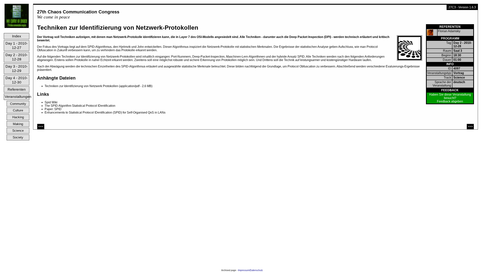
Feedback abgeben (450, 101)
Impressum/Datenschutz (250, 270)
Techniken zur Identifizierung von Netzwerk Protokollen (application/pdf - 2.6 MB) (98, 86)
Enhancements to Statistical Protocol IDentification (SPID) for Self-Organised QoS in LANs (105, 112)
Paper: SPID (53, 109)
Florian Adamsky (449, 31)
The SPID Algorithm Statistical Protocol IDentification (80, 105)
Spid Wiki (51, 102)
